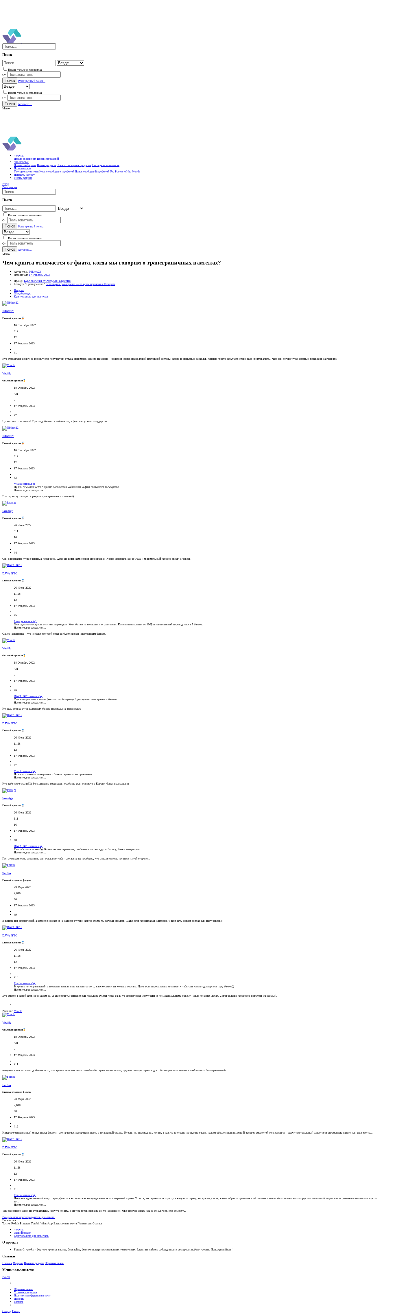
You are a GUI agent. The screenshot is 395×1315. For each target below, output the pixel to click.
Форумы (18, 1263)
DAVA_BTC (9, 573)
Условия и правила (25, 1292)
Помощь (19, 1298)
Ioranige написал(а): (25, 621)
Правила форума (34, 1263)
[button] (6, 108)
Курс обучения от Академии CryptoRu (47, 280)
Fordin (6, 873)
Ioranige (7, 511)
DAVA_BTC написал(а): (28, 696)
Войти (6, 1277)
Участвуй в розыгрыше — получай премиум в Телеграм (80, 284)
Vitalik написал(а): (25, 483)
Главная (7, 1263)
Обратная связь (54, 1263)
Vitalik (6, 373)
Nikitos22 (35, 271)
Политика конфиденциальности (32, 1295)
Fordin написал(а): (25, 983)
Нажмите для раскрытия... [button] (30, 490)
